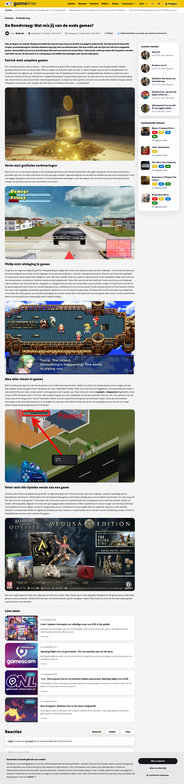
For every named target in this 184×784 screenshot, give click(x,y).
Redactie (20, 33)
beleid (31, 776)
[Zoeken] (152, 3)
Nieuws (71, 3)
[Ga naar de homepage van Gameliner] (21, 3)
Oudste (112, 731)
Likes (127, 731)
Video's (105, 3)
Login (10, 741)
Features (94, 3)
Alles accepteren (158, 761)
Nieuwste (96, 731)
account (29, 741)
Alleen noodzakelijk (158, 768)
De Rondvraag (23, 18)
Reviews (82, 3)
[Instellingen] (159, 3)
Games (115, 3)
